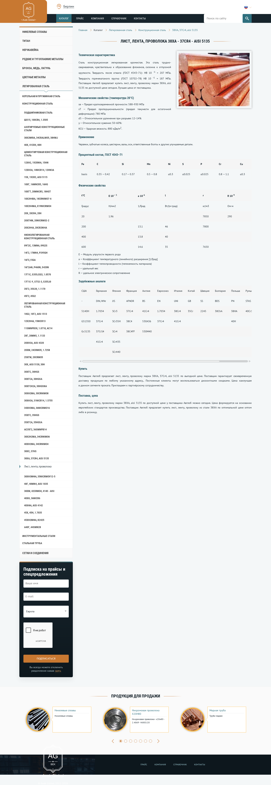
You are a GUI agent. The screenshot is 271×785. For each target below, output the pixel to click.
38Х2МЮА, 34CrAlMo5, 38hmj (41, 137)
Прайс (80, 18)
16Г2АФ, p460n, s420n (36, 267)
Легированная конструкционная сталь (44, 305)
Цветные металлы (34, 77)
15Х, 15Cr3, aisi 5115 (35, 177)
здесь (58, 670)
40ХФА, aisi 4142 (33, 505)
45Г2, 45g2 (30, 296)
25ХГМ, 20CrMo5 (33, 357)
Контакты (140, 18)
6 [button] (145, 741)
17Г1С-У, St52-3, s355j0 (37, 281)
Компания (97, 18)
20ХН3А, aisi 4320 (34, 342)
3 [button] (130, 741)
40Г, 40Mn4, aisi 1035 (36, 483)
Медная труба (217, 710)
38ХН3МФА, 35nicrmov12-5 (39, 476)
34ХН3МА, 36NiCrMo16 (37, 407)
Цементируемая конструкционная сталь (45, 154)
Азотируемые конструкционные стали (44, 129)
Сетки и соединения (35, 553)
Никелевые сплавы (34, 32)
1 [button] (120, 741)
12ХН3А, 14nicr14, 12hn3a (39, 169)
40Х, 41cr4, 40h (32, 144)
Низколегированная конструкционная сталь (39, 236)
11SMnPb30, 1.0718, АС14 (38, 328)
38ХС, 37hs (30, 451)
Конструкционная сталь (37, 103)
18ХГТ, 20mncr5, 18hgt (37, 191)
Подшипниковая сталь (38, 112)
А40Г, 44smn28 (32, 527)
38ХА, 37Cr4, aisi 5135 (36, 458)
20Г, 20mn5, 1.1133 (34, 335)
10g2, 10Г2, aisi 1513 (35, 313)
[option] (58, 719)
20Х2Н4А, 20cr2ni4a (35, 227)
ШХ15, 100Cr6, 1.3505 (36, 119)
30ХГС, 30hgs (31, 371)
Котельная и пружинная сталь (41, 96)
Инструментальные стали (38, 536)
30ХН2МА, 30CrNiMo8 (36, 393)
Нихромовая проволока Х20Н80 (145, 712)
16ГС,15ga (30, 259)
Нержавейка (30, 50)
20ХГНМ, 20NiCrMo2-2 (36, 220)
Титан (26, 41)
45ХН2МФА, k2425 (34, 519)
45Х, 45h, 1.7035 (33, 512)
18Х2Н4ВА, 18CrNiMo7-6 (37, 198)
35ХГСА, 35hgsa (33, 422)
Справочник (118, 18)
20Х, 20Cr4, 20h (32, 213)
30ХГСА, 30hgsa (33, 378)
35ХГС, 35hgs (31, 415)
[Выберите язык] (248, 7)
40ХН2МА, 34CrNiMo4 (36, 444)
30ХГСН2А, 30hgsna (35, 386)
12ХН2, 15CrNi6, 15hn (36, 162)
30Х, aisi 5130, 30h (34, 364)
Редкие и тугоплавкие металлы (42, 59)
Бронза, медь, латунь (36, 68)
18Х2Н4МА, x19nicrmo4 (37, 206)
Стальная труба (32, 543)
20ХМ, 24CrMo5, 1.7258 (37, 350)
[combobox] (68, 7)
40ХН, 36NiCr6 (32, 498)
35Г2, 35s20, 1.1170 (34, 288)
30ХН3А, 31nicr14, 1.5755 (38, 400)
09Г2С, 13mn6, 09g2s (35, 245)
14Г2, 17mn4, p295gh (36, 252)
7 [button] (150, 741)
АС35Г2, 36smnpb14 (35, 429)
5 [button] (140, 741)
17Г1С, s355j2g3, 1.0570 (37, 274)
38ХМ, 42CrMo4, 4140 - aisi (39, 491)
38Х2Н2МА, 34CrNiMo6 (37, 436)
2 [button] (125, 741)
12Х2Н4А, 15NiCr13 (35, 321)
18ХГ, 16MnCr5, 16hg (36, 184)
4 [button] (135, 741)
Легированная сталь (35, 86)
